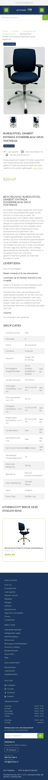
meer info (40, 370)
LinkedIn (10, 696)
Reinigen (7, 602)
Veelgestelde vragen (12, 633)
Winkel (15, 31)
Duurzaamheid (10, 588)
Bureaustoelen (10, 667)
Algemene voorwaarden (13, 613)
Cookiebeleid (9, 620)
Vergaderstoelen (10, 674)
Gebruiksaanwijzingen (12, 630)
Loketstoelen (9, 671)
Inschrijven (40, 735)
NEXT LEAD (21, 775)
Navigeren (12, 750)
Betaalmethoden (11, 651)
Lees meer (37, 168)
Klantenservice (10, 609)
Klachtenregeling (11, 637)
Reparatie (8, 599)
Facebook (11, 693)
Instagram (11, 685)
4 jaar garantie (9, 592)
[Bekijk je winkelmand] (42, 10)
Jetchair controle (11, 595)
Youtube (10, 689)
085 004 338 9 (10, 756)
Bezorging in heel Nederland (15, 644)
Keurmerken (9, 654)
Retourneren (9, 640)
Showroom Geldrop (12, 647)
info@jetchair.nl (11, 761)
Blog (6, 658)
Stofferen (8, 606)
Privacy (7, 616)
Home (5, 31)
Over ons (7, 585)
